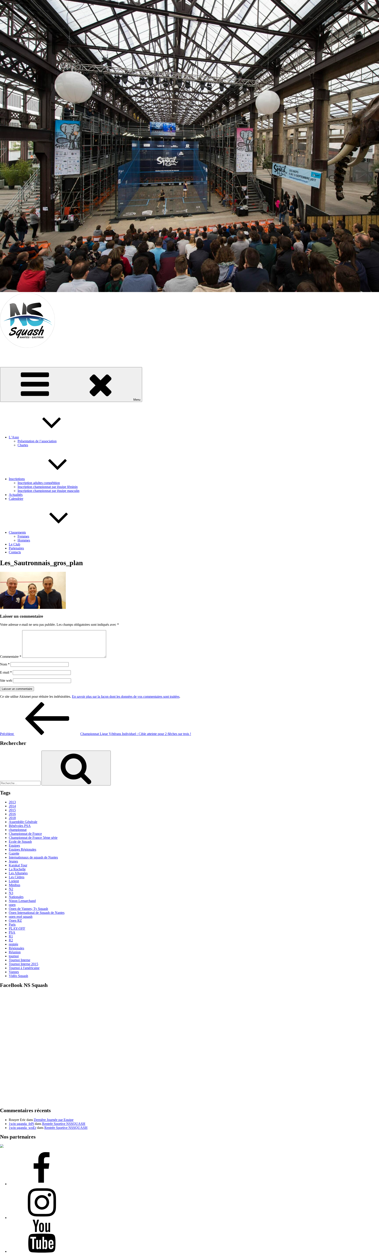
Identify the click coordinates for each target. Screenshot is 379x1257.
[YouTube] (42, 1251)
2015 (12, 810)
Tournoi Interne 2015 (23, 964)
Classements (17, 532)
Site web (6, 680)
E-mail (6, 672)
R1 (11, 936)
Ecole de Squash (20, 841)
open (12, 905)
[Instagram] (42, 1217)
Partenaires (16, 548)
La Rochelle (17, 869)
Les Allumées (18, 873)
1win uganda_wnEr (22, 1128)
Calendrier (16, 498)
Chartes (23, 445)
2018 (12, 818)
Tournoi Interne (19, 960)
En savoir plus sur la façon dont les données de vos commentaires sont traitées (125, 696)
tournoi (14, 956)
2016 (12, 814)
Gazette (14, 853)
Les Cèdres (16, 877)
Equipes (14, 845)
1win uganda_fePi (21, 1124)
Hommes (24, 540)
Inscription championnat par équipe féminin (48, 487)
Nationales (16, 897)
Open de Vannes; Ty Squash (28, 909)
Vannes (14, 972)
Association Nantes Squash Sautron (24, 354)
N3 (11, 893)
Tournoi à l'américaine (24, 968)
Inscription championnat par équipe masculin (48, 491)
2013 (12, 802)
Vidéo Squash (18, 976)
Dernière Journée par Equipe (53, 1120)
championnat (18, 830)
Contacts (15, 552)
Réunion (15, 952)
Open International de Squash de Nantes (36, 913)
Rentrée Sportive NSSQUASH (63, 1124)
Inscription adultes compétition (39, 483)
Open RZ (15, 920)
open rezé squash (20, 916)
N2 (11, 889)
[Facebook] (42, 1184)
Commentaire (10, 656)
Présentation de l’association (37, 441)
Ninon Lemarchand (22, 901)
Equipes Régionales (22, 849)
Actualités (16, 495)
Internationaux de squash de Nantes (33, 857)
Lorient (14, 881)
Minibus (14, 885)
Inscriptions (17, 479)
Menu (136, 399)
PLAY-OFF (17, 928)
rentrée (13, 944)
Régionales (16, 948)
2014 (12, 806)
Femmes (23, 536)
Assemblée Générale (23, 822)
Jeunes (13, 861)
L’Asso (14, 437)
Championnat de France (25, 834)
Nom (5, 664)
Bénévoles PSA (20, 826)
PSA (12, 932)
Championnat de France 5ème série (33, 837)
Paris (12, 924)
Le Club (14, 544)
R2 (11, 940)
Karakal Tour (18, 865)
